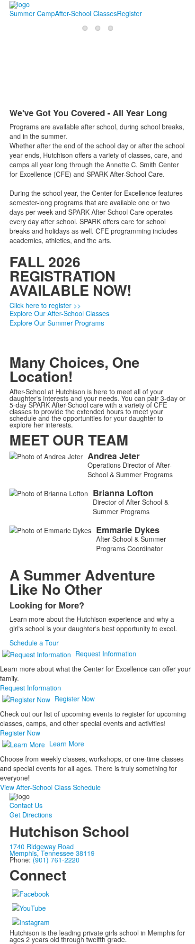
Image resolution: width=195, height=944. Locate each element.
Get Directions (30, 814)
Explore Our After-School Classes (59, 313)
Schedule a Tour (34, 642)
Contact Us (26, 805)
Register (129, 13)
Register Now (74, 698)
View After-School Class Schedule (50, 787)
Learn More (66, 743)
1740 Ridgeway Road (41, 846)
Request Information (105, 653)
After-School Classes (86, 13)
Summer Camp (32, 13)
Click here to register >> (45, 305)
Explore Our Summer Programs (56, 322)
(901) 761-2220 (56, 859)
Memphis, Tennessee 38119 (52, 853)
